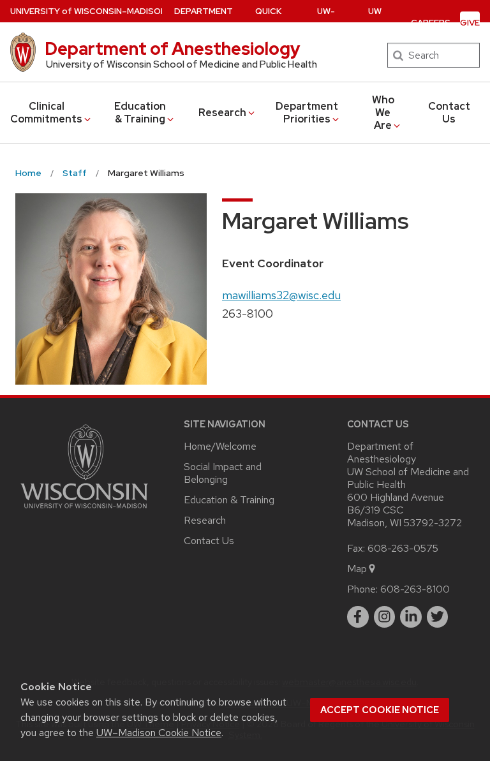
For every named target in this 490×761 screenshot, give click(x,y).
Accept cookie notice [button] (379, 710)
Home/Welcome (220, 446)
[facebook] (358, 617)
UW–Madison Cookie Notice (158, 732)
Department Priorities (307, 113)
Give (470, 22)
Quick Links (268, 22)
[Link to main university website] (84, 510)
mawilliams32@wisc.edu (281, 295)
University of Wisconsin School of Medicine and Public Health (181, 64)
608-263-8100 (415, 589)
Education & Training (140, 113)
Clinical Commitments (46, 113)
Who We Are (383, 112)
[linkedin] (411, 617)
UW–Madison (88, 11)
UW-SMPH (326, 22)
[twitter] (438, 617)
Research (222, 112)
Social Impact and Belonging (223, 473)
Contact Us (449, 113)
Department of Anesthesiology (173, 48)
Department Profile (203, 22)
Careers (430, 22)
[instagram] (385, 617)
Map (357, 568)
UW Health (375, 22)
